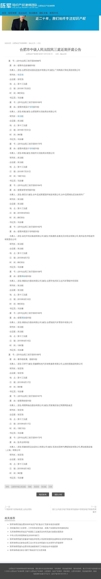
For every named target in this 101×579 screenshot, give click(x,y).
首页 (4, 12)
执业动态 (23, 12)
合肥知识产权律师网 (46, 5)
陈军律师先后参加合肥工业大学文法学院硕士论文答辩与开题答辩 (36, 542)
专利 (31, 106)
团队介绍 (58, 494)
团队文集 (43, 12)
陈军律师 (12, 12)
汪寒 (50, 486)
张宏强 (20, 74)
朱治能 (20, 116)
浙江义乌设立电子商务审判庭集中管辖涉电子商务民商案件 (74, 510)
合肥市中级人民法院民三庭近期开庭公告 (50, 49)
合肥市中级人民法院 (18, 486)
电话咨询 (42, 494)
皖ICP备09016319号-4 (60, 574)
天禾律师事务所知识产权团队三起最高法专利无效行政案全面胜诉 (36, 531)
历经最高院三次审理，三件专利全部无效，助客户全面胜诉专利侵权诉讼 (39, 528)
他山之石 (32, 43)
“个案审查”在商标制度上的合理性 (18, 509)
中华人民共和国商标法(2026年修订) (24, 535)
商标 (23, 276)
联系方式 (54, 12)
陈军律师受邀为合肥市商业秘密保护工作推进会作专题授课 (34, 546)
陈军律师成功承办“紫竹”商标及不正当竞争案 (28, 550)
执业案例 (33, 12)
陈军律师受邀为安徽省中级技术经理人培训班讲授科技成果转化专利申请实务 (41, 539)
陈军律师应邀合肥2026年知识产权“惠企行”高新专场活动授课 (35, 524)
